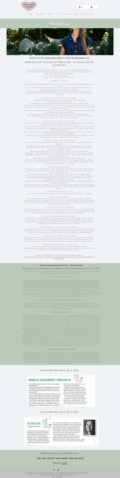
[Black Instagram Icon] (58, 470)
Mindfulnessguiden (53, 58)
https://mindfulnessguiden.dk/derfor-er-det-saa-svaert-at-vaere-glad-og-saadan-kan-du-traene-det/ (67, 258)
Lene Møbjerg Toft (82, 58)
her (64, 463)
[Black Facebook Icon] (54, 470)
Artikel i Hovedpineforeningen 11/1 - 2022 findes (61, 265)
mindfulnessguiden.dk (76, 255)
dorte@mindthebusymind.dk (67, 473)
